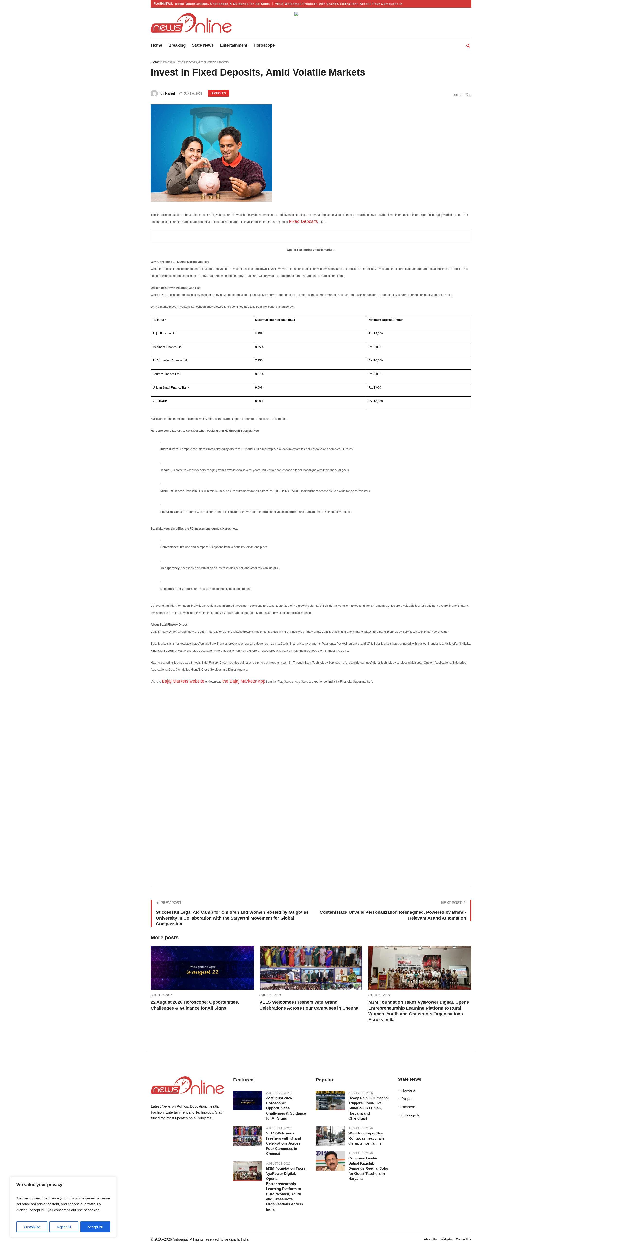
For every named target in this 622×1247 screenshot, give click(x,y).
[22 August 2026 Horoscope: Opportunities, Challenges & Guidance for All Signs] (247, 1100)
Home (155, 62)
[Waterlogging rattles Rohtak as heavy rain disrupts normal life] (330, 1135)
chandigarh (410, 1115)
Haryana (408, 1090)
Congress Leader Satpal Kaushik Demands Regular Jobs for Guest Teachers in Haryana (368, 1168)
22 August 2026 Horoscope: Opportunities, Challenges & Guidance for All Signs (185, 4)
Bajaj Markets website (183, 681)
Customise (32, 1227)
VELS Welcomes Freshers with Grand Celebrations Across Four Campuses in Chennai (326, 4)
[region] (63, 1207)
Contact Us (463, 1239)
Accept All (95, 1227)
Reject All (64, 1227)
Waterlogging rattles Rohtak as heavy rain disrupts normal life (366, 1138)
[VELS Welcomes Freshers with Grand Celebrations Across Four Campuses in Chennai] (247, 1135)
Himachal (408, 1107)
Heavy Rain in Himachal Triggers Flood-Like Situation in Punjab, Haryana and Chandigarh (368, 1108)
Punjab (406, 1099)
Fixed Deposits (303, 221)
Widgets (446, 1239)
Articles (218, 93)
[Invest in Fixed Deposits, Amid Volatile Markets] (311, 153)
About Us (430, 1239)
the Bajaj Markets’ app (243, 681)
